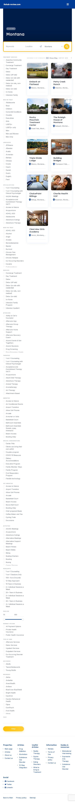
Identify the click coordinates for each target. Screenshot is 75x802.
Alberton (58, 74)
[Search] (66, 46)
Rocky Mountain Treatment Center (34, 121)
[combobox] (53, 46)
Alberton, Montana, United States (62, 88)
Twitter (9, 784)
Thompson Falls (60, 151)
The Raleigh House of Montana (59, 120)
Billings (33, 186)
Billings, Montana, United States (38, 200)
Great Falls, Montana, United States (38, 128)
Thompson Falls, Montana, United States (62, 164)
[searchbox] (3, 721)
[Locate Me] (40, 46)
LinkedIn (9, 787)
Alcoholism (23, 754)
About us (8, 755)
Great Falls (35, 110)
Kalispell (58, 110)
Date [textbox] (66, 58)
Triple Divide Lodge (35, 159)
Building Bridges (57, 159)
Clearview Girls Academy (36, 230)
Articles (7, 752)
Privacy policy (21, 798)
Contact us (9, 758)
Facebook (10, 781)
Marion (33, 74)
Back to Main (8, 798)
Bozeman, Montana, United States (62, 200)
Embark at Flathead (34, 82)
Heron (33, 222)
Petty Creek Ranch (59, 82)
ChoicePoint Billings (35, 194)
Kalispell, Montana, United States (62, 126)
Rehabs (50, 749)
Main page (8, 749)
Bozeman (58, 186)
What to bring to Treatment (37, 769)
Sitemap (33, 798)
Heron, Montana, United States (38, 235)
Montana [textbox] (48, 46)
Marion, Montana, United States (38, 88)
